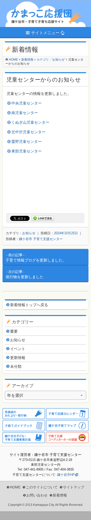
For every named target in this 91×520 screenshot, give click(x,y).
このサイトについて (42, 487)
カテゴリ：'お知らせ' (51, 59)
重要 (14, 331)
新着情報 (27, 59)
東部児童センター (26, 151)
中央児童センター (26, 103)
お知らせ (28, 233)
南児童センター (24, 113)
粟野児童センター (26, 141)
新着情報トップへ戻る (29, 305)
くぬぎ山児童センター (30, 122)
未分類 (15, 366)
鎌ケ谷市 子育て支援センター (41, 239)
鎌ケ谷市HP (66, 475)
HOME (15, 487)
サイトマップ (73, 487)
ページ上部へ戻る (83, 512)
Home (13, 59)
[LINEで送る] (43, 218)
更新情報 (17, 357)
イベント (17, 349)
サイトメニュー (45, 33)
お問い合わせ (37, 495)
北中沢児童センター (28, 132)
